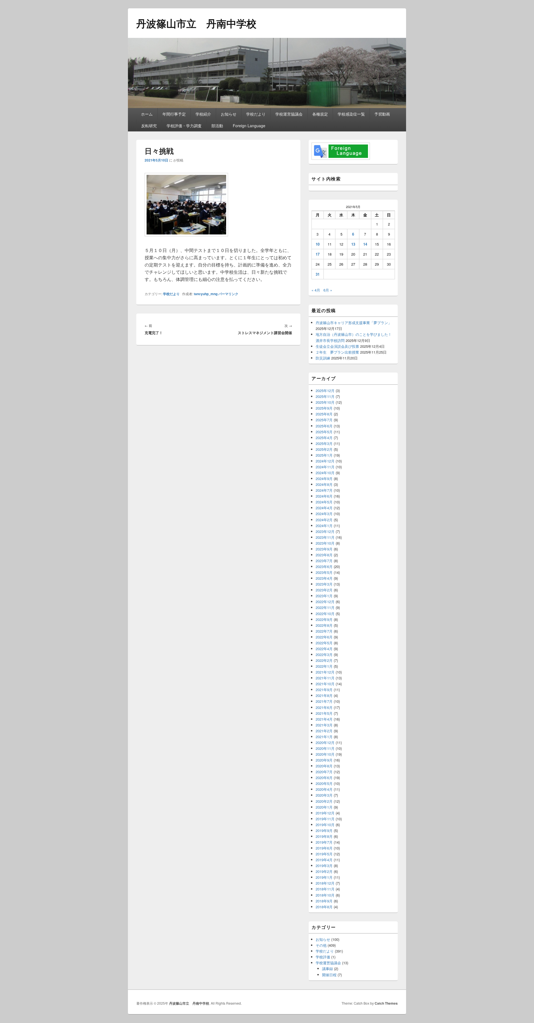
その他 (321, 945)
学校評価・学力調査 (184, 125)
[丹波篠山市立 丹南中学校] (267, 106)
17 (318, 254)
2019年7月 (324, 842)
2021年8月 (324, 695)
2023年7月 (324, 560)
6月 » (327, 290)
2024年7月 (324, 490)
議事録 (327, 968)
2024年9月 (324, 478)
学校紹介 (203, 114)
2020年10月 (325, 754)
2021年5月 (324, 713)
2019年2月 (324, 871)
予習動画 (382, 114)
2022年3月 (324, 654)
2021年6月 (324, 707)
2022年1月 (324, 666)
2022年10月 (325, 613)
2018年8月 (324, 906)
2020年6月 (324, 777)
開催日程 (329, 974)
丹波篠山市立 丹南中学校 (196, 23)
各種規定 (320, 114)
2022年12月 (325, 601)
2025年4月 (324, 437)
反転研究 (149, 125)
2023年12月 (325, 531)
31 (318, 274)
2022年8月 (324, 625)
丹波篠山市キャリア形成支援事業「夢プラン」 (354, 322)
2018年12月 (325, 883)
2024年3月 (324, 513)
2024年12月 (325, 461)
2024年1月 (324, 525)
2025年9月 (324, 408)
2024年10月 (325, 472)
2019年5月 (324, 853)
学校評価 (323, 957)
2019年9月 (324, 830)
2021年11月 (325, 678)
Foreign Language (249, 125)
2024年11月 (325, 466)
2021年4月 (324, 719)
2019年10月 (325, 824)
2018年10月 (325, 895)
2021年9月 (324, 689)
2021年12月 (325, 672)
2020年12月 (325, 742)
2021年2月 (324, 730)
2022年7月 (324, 631)
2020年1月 (324, 807)
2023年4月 (324, 578)
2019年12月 (325, 813)
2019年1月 (324, 877)
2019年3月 (324, 865)
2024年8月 (324, 484)
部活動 (217, 125)
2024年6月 (324, 496)
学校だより (256, 114)
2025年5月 (324, 431)
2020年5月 (324, 783)
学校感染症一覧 (351, 114)
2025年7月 (324, 419)
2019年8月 (324, 836)
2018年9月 (324, 901)
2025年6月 (324, 426)
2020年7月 (324, 771)
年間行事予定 (174, 114)
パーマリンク (228, 293)
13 (353, 244)
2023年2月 (324, 590)
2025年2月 (324, 449)
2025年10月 (325, 402)
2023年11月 (325, 537)
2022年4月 (324, 648)
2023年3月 (324, 584)
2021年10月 (325, 683)
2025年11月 (325, 396)
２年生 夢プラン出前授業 (337, 352)
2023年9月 (324, 549)
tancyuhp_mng (205, 293)
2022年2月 (324, 660)
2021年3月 (324, 725)
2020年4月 (324, 789)
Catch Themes (386, 1003)
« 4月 (316, 290)
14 (365, 244)
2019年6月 (324, 848)
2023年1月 (324, 595)
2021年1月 (324, 736)
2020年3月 (324, 795)
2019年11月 (325, 818)
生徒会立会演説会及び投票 (337, 346)
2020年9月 (324, 760)
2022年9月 (324, 619)
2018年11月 (325, 889)
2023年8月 (324, 554)
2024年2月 (324, 519)
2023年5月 (324, 572)
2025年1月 (324, 455)
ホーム (147, 114)
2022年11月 (325, 607)
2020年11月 (325, 748)
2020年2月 (324, 801)
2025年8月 (324, 414)
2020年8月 (324, 766)
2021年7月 (324, 701)
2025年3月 (324, 443)
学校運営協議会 (289, 114)
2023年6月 (324, 566)
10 (318, 244)
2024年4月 (324, 507)
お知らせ (228, 114)
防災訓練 (323, 358)
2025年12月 (325, 390)
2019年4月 (324, 859)
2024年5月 (324, 502)
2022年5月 (324, 642)
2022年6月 (324, 637)
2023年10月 (325, 543)
